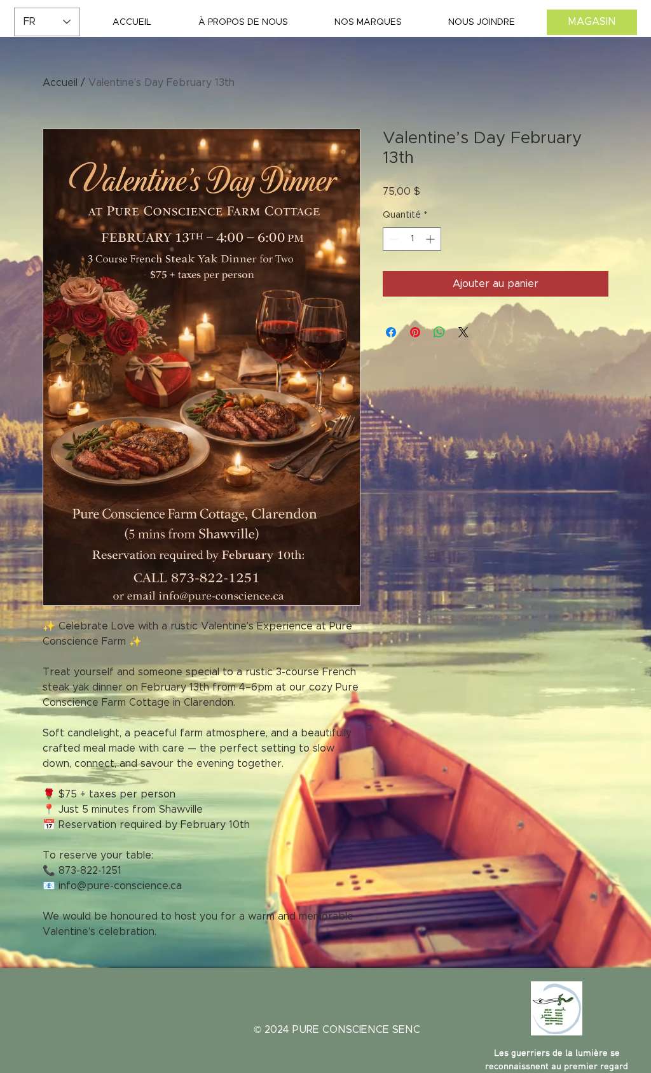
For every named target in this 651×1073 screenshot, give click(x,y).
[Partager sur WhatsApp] (439, 332)
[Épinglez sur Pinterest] (415, 332)
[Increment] (431, 239)
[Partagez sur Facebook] (391, 332)
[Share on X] (463, 332)
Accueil (60, 83)
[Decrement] (393, 239)
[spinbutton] (412, 239)
